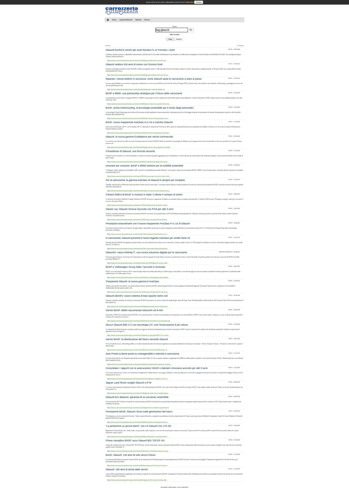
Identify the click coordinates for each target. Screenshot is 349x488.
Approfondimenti (125, 20)
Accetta (198, 2)
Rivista (147, 20)
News (114, 20)
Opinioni (138, 20)
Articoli (178, 39)
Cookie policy (189, 2)
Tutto (170, 39)
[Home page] (108, 20)
